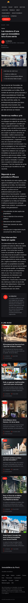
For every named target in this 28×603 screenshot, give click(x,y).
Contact (6, 19)
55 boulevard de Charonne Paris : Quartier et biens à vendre (13, 345)
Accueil (4, 7)
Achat (11, 7)
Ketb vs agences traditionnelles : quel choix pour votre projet (13, 383)
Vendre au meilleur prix (11, 74)
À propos (14, 16)
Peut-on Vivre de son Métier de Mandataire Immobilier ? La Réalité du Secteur (12, 498)
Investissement (17, 13)
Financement (6, 13)
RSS (13, 583)
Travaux (12, 10)
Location (5, 10)
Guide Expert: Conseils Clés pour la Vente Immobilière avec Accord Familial (12, 537)
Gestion (22, 7)
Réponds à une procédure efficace (14, 76)
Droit (18, 10)
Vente (16, 7)
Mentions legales (6, 583)
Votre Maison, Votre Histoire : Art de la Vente (11, 421)
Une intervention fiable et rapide (13, 78)
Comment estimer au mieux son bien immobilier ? (12, 459)
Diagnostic (5, 16)
